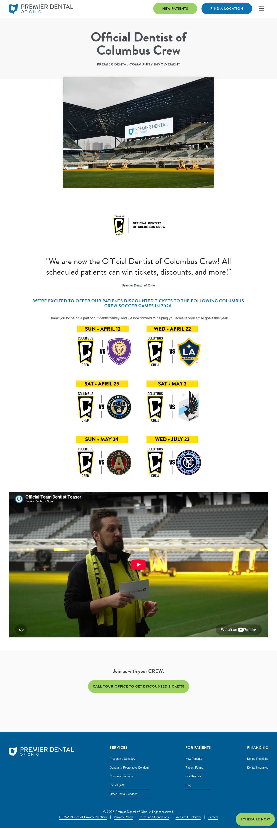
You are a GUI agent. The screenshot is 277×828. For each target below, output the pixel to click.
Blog (188, 785)
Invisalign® (117, 785)
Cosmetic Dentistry (122, 776)
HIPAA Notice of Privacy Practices (83, 817)
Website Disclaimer (188, 817)
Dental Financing (257, 758)
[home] (41, 9)
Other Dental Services (123, 794)
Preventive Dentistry (122, 758)
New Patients (175, 8)
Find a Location (226, 8)
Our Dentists (193, 776)
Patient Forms (194, 767)
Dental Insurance (257, 767)
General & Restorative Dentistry (130, 767)
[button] (261, 8)
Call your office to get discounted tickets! (138, 686)
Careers (213, 817)
